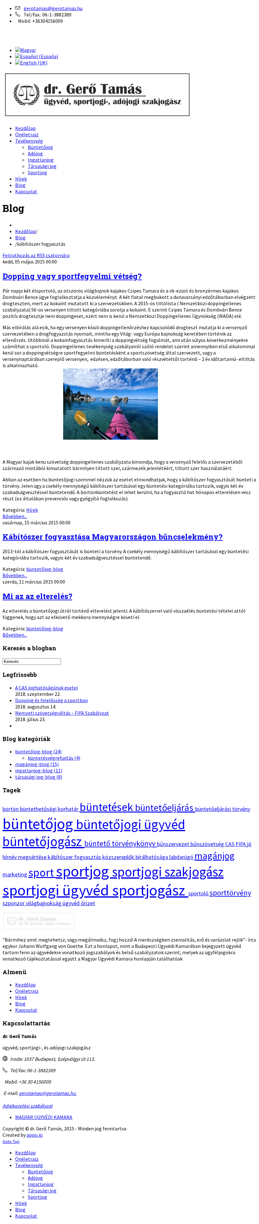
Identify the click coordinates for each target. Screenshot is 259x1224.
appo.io (35, 1135)
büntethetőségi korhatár (50, 809)
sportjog (84, 871)
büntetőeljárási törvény (222, 809)
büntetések (107, 807)
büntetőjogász (43, 841)
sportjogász (150, 890)
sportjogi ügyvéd (57, 890)
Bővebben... (15, 516)
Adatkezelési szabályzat (27, 1106)
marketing (15, 874)
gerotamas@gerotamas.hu (53, 8)
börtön (11, 809)
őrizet (88, 903)
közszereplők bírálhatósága (135, 857)
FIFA (241, 844)
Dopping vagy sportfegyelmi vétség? (72, 276)
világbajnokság (44, 903)
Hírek (32, 510)
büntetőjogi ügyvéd (130, 824)
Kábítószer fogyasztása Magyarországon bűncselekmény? (113, 537)
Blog (20, 237)
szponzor (14, 903)
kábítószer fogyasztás (75, 857)
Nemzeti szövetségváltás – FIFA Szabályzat (62, 713)
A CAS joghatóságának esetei (46, 687)
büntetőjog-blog (44, 569)
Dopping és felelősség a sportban (51, 700)
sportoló (199, 893)
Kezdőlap (25, 231)
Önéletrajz (27, 991)
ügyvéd (72, 903)
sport (42, 872)
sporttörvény (230, 893)
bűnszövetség (207, 844)
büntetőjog (39, 823)
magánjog (214, 856)
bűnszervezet (173, 844)
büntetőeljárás (165, 807)
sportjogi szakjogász (168, 871)
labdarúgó (182, 857)
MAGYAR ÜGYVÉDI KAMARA (43, 1117)
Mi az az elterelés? (37, 596)
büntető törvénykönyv (120, 843)
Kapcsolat (26, 1010)
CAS (230, 844)
